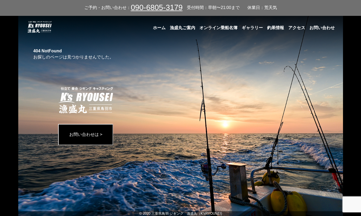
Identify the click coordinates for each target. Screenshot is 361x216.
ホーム (159, 27)
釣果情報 (275, 27)
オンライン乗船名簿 (219, 27)
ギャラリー (252, 27)
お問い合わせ (322, 27)
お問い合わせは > (85, 134)
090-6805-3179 (157, 7)
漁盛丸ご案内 (182, 27)
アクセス (296, 27)
